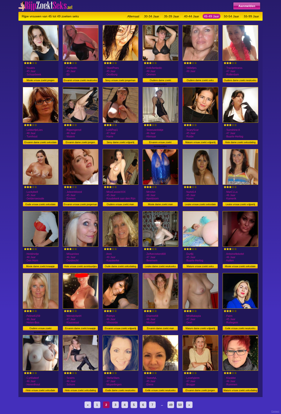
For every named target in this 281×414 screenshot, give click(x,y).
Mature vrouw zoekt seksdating (240, 390)
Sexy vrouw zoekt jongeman (120, 80)
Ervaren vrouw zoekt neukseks (80, 80)
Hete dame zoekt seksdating (240, 142)
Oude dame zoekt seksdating (120, 266)
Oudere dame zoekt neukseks (240, 80)
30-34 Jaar (151, 16)
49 (171, 405)
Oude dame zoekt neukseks (120, 390)
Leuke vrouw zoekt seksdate (200, 204)
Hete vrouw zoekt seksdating (80, 390)
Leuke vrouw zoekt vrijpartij (240, 204)
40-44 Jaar (191, 16)
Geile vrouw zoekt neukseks (240, 328)
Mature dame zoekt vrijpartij (200, 328)
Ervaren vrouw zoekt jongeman (80, 204)
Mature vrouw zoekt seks (200, 266)
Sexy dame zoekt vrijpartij (120, 142)
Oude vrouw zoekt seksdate (40, 204)
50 (180, 405)
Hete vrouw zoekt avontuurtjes (80, 266)
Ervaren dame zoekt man (160, 328)
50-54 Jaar (231, 16)
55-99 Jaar (251, 16)
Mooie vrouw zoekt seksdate (240, 266)
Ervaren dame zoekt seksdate (40, 142)
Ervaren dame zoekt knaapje (80, 328)
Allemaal (133, 16)
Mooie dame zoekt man (160, 204)
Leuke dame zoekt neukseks (160, 266)
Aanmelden (246, 6)
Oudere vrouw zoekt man (120, 204)
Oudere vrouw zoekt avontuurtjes (40, 328)
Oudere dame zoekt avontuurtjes (160, 80)
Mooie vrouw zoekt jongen (40, 80)
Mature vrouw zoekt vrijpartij (200, 142)
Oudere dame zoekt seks (200, 80)
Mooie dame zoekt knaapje (40, 266)
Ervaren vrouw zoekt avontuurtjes (160, 142)
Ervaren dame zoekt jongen (80, 142)
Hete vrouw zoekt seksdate (40, 390)
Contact (275, 411)
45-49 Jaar (211, 16)
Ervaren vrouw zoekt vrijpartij (120, 328)
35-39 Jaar (171, 16)
